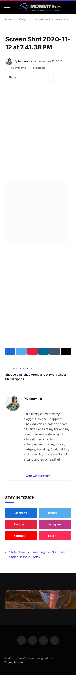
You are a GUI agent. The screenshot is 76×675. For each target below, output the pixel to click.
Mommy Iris (25, 61)
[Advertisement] (38, 133)
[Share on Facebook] (22, 77)
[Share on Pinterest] (35, 77)
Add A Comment (38, 476)
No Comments (17, 67)
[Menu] (7, 7)
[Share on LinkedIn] (42, 77)
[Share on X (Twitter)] (28, 77)
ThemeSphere (13, 662)
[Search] (70, 7)
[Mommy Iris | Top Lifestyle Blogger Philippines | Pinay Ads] (39, 7)
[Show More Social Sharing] (50, 77)
